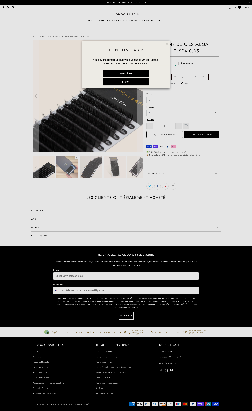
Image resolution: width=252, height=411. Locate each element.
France (126, 81)
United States (126, 73)
